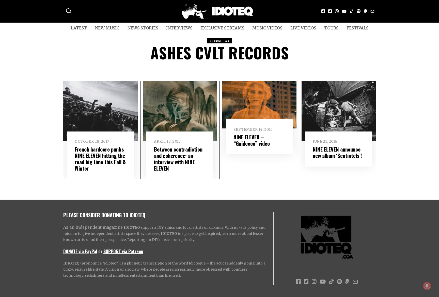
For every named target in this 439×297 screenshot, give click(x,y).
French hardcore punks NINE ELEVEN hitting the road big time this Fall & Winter (100, 158)
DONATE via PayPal (80, 251)
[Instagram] (337, 11)
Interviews (179, 27)
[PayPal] (365, 11)
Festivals (357, 27)
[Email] (372, 11)
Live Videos (303, 27)
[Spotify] (358, 11)
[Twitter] (330, 11)
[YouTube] (344, 11)
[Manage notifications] (427, 286)
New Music (107, 27)
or (100, 251)
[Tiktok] (352, 11)
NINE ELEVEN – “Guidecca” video (251, 140)
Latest (79, 27)
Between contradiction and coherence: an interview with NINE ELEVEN (178, 158)
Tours (331, 27)
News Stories (143, 27)
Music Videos (267, 27)
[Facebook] (323, 11)
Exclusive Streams (222, 27)
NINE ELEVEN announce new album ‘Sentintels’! (337, 152)
